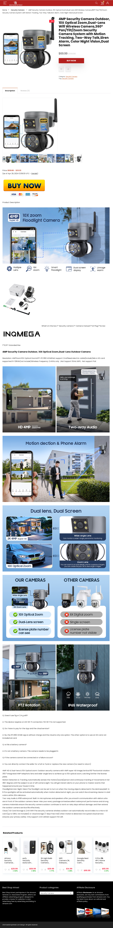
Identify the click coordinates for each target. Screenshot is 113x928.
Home (4, 10)
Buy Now (71, 60)
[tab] (10, 90)
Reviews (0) (25, 91)
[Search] (96, 3)
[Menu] (5, 3)
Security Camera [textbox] (56, 893)
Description (10, 91)
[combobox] (56, 893)
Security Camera (17, 10)
